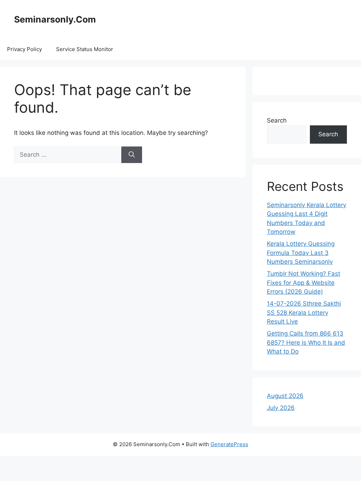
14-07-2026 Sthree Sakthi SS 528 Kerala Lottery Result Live (304, 312)
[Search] (131, 154)
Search (277, 120)
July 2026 (281, 407)
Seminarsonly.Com (55, 19)
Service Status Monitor (84, 49)
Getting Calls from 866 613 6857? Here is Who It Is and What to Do (306, 342)
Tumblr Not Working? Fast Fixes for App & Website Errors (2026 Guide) (303, 282)
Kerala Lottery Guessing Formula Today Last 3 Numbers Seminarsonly (301, 252)
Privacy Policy (24, 49)
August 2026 (285, 395)
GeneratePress (229, 444)
